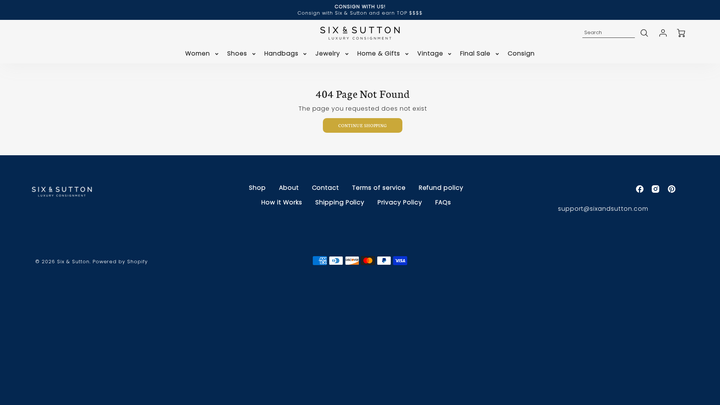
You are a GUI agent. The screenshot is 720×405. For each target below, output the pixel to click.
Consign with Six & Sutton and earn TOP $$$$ (359, 13)
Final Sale (475, 54)
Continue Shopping (362, 125)
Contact (325, 187)
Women (197, 54)
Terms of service (378, 187)
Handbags (281, 54)
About (289, 187)
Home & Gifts (378, 54)
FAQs (443, 202)
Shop (257, 187)
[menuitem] (203, 54)
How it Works (281, 202)
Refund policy (441, 187)
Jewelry (327, 54)
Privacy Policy (400, 202)
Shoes (237, 54)
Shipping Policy (339, 202)
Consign (521, 54)
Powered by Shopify (120, 261)
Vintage (430, 54)
